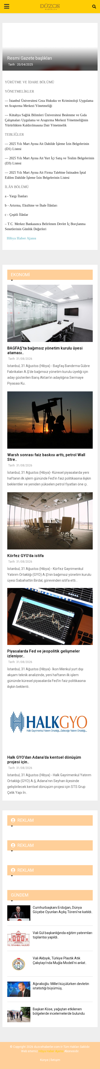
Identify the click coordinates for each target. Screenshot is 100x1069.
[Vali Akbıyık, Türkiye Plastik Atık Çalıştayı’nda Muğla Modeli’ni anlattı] (18, 963)
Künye (44, 1060)
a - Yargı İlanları (16, 196)
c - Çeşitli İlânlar (16, 215)
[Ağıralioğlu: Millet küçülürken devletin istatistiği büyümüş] (18, 989)
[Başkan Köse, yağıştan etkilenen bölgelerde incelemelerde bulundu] (18, 1014)
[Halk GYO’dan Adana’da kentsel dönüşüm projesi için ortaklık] (50, 722)
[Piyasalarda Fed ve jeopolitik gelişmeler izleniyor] (50, 616)
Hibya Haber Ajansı (51, 1051)
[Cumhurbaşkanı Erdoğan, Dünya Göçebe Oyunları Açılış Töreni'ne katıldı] (18, 913)
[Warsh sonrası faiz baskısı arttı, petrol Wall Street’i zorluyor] (50, 420)
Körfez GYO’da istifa (25, 555)
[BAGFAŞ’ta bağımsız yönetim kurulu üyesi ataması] (50, 313)
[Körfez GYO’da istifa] (50, 520)
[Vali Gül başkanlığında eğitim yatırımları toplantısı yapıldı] (18, 938)
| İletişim (54, 1060)
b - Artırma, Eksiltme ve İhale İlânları (31, 205)
